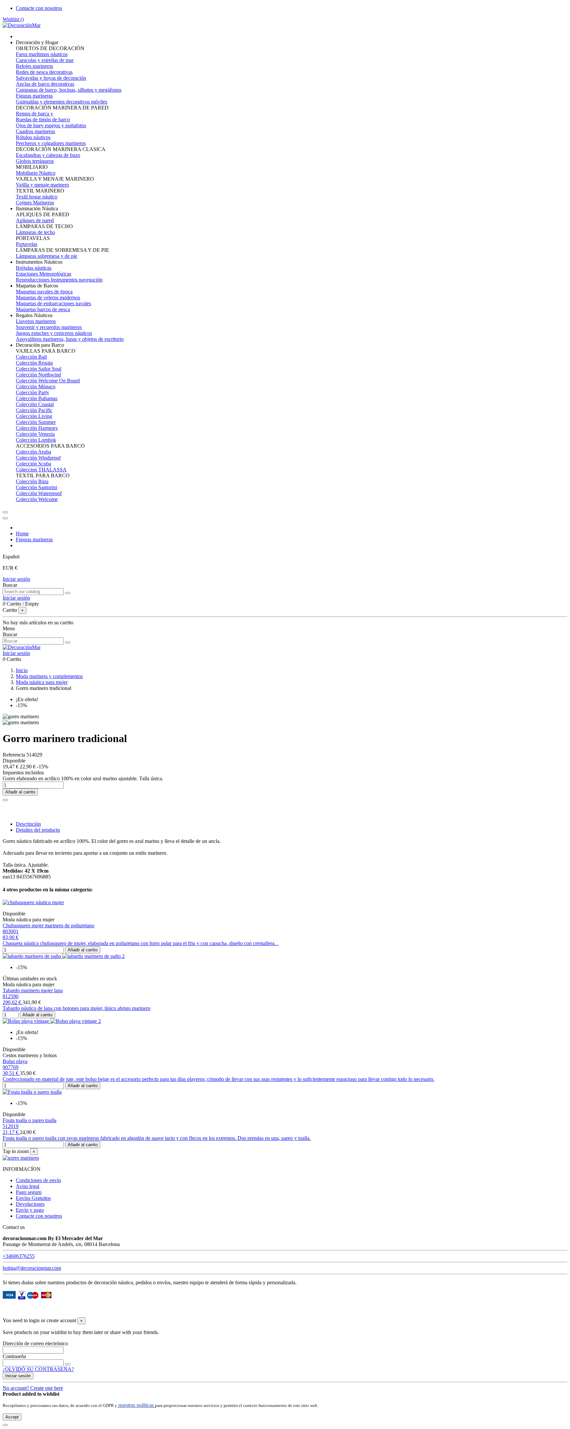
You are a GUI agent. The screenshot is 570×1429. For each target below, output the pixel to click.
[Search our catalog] (67, 593)
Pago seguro (29, 1192)
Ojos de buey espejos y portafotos (51, 125)
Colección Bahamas (36, 398)
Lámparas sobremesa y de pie (46, 256)
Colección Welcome (37, 499)
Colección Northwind (38, 374)
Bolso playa (15, 1061)
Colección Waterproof (39, 493)
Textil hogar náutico (36, 196)
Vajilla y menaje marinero (42, 185)
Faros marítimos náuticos (42, 54)
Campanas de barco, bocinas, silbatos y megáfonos (68, 90)
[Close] (5, 518)
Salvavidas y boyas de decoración (51, 78)
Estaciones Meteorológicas (43, 274)
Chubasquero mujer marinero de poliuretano (48, 925)
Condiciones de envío (38, 1180)
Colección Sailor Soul (38, 369)
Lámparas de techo (35, 232)
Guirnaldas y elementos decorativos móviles (61, 101)
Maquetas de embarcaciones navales (53, 303)
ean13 (9, 876)
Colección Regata (34, 363)
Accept (12, 1416)
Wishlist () (13, 19)
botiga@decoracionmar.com (32, 1268)
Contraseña (14, 1356)
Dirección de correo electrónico (35, 1343)
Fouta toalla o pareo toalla (29, 1120)
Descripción (28, 824)
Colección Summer (36, 422)
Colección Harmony (37, 428)
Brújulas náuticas (33, 268)
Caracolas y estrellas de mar (45, 60)
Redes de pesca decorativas (44, 72)
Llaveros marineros (36, 321)
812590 (10, 996)
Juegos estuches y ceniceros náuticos (54, 333)
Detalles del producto (38, 830)
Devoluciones (30, 1204)
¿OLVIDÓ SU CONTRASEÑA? (38, 1369)
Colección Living (34, 416)
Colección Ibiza (32, 481)
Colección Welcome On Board (48, 380)
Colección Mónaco (35, 386)
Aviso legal (27, 1186)
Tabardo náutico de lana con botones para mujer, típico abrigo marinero (76, 1008)
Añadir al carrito (20, 791)
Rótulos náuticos (33, 137)
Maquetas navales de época (44, 291)
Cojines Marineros (35, 202)
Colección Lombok (36, 440)
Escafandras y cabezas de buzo (48, 155)
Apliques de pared (35, 220)
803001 (10, 931)
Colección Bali (31, 357)
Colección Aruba (33, 452)
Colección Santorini (36, 487)
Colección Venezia (35, 434)
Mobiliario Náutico (35, 173)
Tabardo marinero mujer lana (33, 990)
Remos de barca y (34, 113)
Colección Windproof (38, 458)
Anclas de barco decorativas (45, 84)
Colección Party (32, 392)
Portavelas (26, 244)
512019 (10, 1126)
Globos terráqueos (35, 161)
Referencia (14, 755)
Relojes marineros (34, 66)
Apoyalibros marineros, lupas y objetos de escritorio (70, 339)
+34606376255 (19, 1256)
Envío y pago (30, 1210)
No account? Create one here (33, 1388)
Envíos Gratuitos (33, 1198)
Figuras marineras (34, 96)
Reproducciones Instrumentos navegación (59, 280)
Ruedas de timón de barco (43, 119)
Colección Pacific (34, 410)
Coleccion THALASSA (41, 469)
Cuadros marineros (35, 131)
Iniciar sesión (16, 579)
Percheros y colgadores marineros (51, 143)
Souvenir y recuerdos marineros (49, 327)
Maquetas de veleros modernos (48, 297)
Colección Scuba (33, 463)
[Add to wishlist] (5, 800)
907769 (10, 1067)
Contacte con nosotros (39, 8)
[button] (37, 42)
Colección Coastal (35, 404)
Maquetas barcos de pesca (43, 309)
